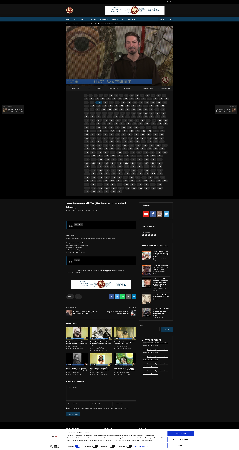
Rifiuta (181, 445)
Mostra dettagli (140, 446)
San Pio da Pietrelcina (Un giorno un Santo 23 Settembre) (76, 343)
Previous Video (71, 307)
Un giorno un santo (87, 24)
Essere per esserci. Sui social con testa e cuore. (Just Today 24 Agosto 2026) (161, 254)
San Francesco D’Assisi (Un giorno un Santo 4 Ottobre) (99, 369)
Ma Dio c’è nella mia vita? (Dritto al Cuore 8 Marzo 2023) (85, 312)
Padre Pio (79, 224)
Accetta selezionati (181, 439)
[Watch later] (167, 2)
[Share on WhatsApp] (122, 296)
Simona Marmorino (160, 259)
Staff (69, 210)
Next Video (132, 307)
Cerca (141, 325)
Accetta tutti (180, 433)
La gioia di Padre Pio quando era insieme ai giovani (118, 312)
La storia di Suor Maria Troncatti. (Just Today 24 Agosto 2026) (160, 267)
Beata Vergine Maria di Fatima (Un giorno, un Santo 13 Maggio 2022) (100, 343)
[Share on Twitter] (117, 296)
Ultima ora (104, 19)
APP (75, 19)
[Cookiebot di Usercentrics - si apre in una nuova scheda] (54, 446)
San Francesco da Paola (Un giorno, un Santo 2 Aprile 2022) (124, 369)
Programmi (92, 19)
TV (82, 19)
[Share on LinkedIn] (134, 296)
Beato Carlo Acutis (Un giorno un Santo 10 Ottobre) (124, 343)
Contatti (131, 19)
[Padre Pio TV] (69, 10)
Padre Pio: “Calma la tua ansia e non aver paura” (161, 296)
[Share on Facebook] (111, 296)
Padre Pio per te (117, 19)
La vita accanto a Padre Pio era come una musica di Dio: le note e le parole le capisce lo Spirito (161, 311)
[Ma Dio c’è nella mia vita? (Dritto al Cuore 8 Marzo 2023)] (69, 313)
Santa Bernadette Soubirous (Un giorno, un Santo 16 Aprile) (76, 369)
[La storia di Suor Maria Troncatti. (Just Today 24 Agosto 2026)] (146, 270)
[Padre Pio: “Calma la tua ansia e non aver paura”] (146, 299)
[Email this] (128, 296)
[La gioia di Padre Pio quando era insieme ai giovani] (133, 313)
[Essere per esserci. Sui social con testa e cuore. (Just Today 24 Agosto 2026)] (146, 255)
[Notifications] (171, 2)
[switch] (95, 446)
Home (68, 19)
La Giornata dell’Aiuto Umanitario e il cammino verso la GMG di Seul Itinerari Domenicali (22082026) (161, 282)
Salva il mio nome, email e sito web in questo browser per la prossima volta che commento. (98, 408)
